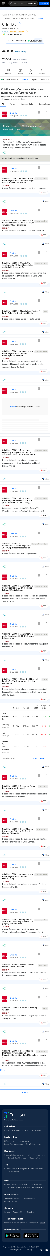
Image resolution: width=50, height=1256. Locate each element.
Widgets (23, 1169)
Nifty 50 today (9, 1141)
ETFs (30, 1155)
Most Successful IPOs (35, 1187)
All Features (36, 1130)
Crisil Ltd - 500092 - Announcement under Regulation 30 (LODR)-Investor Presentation (16, 545)
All (3, 104)
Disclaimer (31, 1212)
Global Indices (34, 1158)
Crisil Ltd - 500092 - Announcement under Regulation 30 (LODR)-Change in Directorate (18, 636)
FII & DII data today (33, 1144)
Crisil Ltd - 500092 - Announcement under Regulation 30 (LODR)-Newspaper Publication (17, 353)
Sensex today (24, 1141)
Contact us (8, 1130)
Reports (34, 80)
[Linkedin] (46, 1249)
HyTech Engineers (11, 1201)
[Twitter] (41, 1250)
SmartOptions (19, 1223)
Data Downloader (36, 1169)
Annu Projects (29, 1198)
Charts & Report (9, 80)
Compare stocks (10, 1169)
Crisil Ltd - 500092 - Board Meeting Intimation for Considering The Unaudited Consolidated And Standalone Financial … (24, 1054)
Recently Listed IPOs (16, 1187)
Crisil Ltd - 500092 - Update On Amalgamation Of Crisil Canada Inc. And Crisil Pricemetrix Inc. (17, 265)
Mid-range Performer (17, 31)
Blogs (18, 1130)
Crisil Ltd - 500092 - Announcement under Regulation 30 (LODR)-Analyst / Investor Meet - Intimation (18, 180)
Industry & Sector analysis (14, 1155)
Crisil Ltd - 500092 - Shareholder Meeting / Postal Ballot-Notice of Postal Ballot (21, 312)
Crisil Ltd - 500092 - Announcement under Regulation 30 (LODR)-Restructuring (17, 876)
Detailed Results (39, 759)
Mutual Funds (40, 1155)
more (25, 1092)
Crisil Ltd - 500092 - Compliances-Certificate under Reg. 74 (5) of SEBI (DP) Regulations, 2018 (17, 921)
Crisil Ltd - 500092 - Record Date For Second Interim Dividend (18, 966)
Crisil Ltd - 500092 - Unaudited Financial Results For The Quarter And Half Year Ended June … (20, 681)
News (24, 80)
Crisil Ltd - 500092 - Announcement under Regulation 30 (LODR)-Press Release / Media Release (17, 588)
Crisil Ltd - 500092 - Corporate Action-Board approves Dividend (19, 787)
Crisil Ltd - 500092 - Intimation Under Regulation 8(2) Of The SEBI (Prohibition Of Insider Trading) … (17, 500)
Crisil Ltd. (13, 113)
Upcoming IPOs (37, 1184)
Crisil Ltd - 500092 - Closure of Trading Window (19, 1009)
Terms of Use (18, 1212)
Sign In (13, 406)
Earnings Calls (27, 104)
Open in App (32, 3)
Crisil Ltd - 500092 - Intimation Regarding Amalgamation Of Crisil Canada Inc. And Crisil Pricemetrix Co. (18, 452)
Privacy (7, 1212)
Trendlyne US (36, 1223)
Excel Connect (13, 1172)
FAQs (26, 1130)
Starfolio (7, 1223)
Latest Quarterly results (13, 1144)
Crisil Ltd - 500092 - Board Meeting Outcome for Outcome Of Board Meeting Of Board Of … (17, 831)
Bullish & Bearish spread (17, 1158)
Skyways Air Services (12, 1198)
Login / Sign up (44, 3)
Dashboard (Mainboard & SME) (15, 1184)
